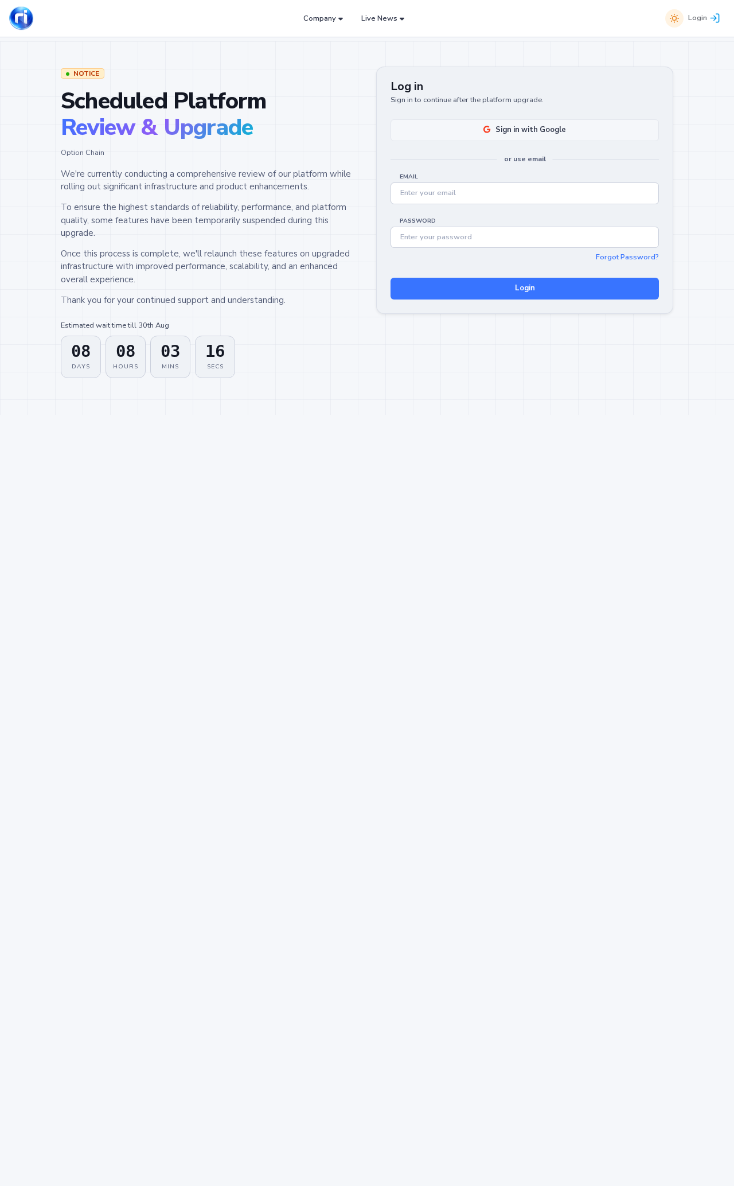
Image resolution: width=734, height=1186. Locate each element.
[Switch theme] (674, 18)
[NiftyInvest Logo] (21, 18)
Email (409, 176)
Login (697, 18)
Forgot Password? (627, 257)
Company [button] (319, 18)
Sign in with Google (530, 130)
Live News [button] (379, 18)
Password (418, 220)
